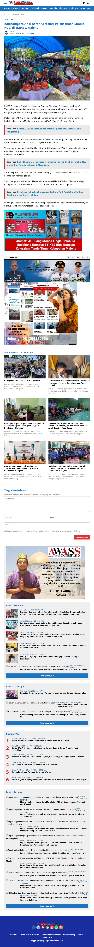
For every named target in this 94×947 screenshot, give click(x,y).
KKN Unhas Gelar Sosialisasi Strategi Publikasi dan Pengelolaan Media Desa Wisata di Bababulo (53, 899)
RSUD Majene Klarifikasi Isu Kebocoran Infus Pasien (34, 764)
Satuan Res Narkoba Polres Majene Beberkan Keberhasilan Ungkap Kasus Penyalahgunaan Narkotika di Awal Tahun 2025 (52, 635)
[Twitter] (38, 927)
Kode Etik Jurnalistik (30, 934)
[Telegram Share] (83, 257)
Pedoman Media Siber (51, 934)
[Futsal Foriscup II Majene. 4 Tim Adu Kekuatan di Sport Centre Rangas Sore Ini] (38, 711)
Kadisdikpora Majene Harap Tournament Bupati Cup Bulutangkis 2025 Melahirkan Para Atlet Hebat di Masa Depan (68, 425)
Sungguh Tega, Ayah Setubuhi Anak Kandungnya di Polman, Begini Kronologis (49, 657)
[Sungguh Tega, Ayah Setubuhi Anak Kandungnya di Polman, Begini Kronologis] (12, 658)
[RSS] (61, 927)
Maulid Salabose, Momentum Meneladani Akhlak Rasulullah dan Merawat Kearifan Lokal (52, 803)
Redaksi (81, 934)
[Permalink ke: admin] (6, 32)
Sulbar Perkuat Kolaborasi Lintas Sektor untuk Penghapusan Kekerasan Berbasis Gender (52, 886)
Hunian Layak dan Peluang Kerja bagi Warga (31, 772)
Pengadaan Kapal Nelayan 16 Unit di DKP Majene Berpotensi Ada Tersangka (53, 669)
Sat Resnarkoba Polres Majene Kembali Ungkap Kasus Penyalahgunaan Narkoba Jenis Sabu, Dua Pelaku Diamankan (51, 624)
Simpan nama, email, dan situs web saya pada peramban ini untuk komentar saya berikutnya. (43, 531)
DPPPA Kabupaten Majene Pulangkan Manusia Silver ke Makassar (41, 740)
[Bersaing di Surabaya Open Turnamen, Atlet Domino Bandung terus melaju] (12, 694)
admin (11, 32)
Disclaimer (13, 934)
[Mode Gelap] (84, 3)
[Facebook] (34, 927)
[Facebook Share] (68, 257)
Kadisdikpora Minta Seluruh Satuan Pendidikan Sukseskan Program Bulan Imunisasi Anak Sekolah (69, 383)
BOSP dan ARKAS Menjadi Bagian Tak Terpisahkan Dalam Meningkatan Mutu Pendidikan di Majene (21, 468)
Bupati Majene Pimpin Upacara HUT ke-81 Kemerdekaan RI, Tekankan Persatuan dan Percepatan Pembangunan (51, 844)
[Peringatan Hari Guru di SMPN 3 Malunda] (25, 366)
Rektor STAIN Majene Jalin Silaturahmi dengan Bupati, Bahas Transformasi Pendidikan (45, 749)
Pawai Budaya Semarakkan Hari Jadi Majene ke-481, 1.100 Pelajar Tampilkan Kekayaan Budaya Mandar (53, 866)
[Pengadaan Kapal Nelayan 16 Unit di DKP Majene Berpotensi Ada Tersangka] (37, 666)
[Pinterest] (43, 927)
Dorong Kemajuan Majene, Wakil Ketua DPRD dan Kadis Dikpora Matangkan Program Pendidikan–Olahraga (24, 425)
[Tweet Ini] (73, 257)
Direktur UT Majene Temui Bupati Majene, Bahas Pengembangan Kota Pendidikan (48, 757)
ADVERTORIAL (9, 20)
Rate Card (47, 937)
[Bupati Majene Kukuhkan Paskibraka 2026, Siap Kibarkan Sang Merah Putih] (37, 850)
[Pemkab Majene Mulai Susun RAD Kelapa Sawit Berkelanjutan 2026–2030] (36, 872)
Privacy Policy (69, 934)
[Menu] (6, 3)
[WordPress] (47, 927)
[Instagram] (52, 927)
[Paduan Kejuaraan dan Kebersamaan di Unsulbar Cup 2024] (30, 702)
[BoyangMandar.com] (20, 3)
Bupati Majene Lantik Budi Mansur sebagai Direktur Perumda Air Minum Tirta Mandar (52, 815)
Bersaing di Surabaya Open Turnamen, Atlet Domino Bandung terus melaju (53, 693)
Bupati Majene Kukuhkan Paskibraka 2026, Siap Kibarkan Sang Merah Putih (53, 853)
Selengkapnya (46, 675)
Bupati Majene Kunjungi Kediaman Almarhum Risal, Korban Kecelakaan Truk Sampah (49, 779)
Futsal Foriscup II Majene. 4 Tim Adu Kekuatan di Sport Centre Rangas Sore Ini (53, 716)
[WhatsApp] (56, 927)
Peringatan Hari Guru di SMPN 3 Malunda (22, 381)
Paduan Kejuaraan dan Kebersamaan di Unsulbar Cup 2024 (71, 705)
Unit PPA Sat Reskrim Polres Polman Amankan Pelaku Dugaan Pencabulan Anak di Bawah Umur (53, 646)
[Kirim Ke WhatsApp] (88, 257)
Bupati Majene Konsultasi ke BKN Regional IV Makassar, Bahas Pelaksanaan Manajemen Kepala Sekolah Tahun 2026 (53, 829)
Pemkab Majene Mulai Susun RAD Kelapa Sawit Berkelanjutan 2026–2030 (52, 875)
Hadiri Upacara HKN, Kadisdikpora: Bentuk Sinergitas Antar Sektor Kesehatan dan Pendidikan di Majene (66, 468)
